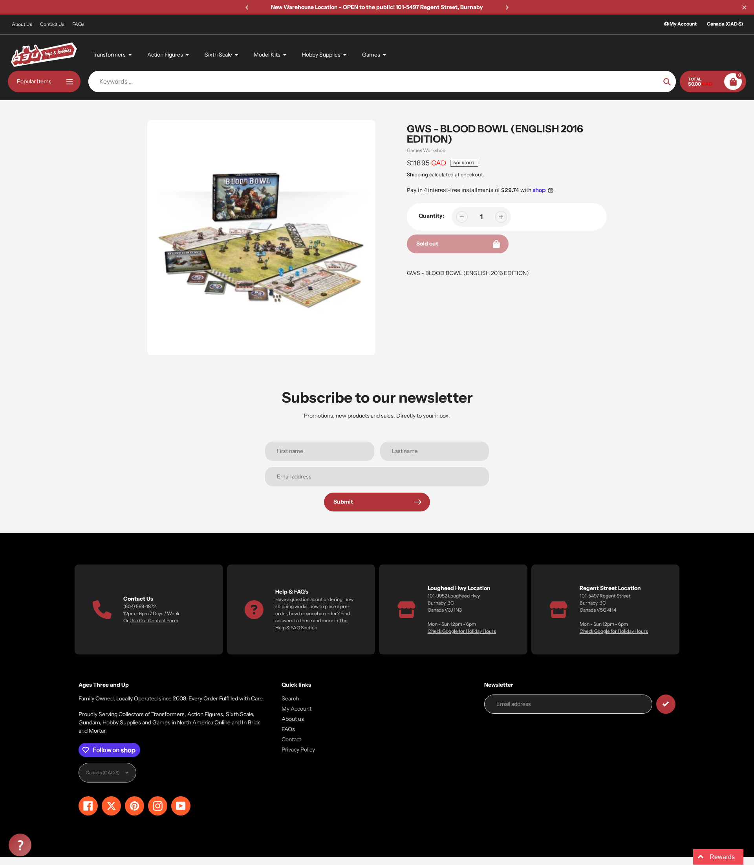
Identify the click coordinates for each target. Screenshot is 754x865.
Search (290, 698)
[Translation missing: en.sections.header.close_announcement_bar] (744, 7)
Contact (291, 739)
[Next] (507, 7)
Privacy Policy (298, 749)
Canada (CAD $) (725, 24)
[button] (20, 845)
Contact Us (52, 24)
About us (293, 718)
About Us (22, 24)
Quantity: (431, 215)
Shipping (417, 174)
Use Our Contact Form (154, 620)
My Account (296, 708)
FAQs (288, 729)
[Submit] (665, 704)
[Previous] (247, 7)
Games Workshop (426, 150)
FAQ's (78, 24)
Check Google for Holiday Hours (462, 631)
